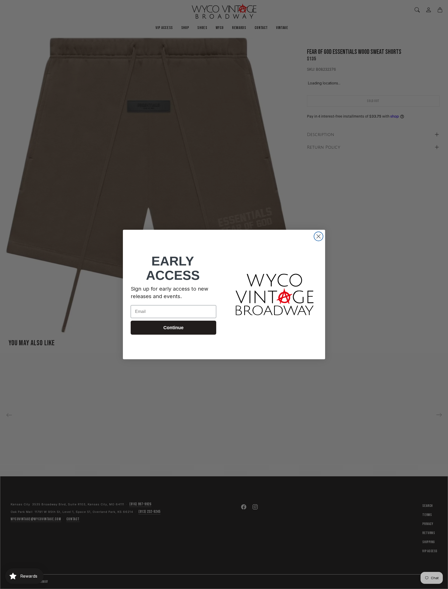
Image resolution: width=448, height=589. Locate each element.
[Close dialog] (318, 236)
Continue (173, 327)
